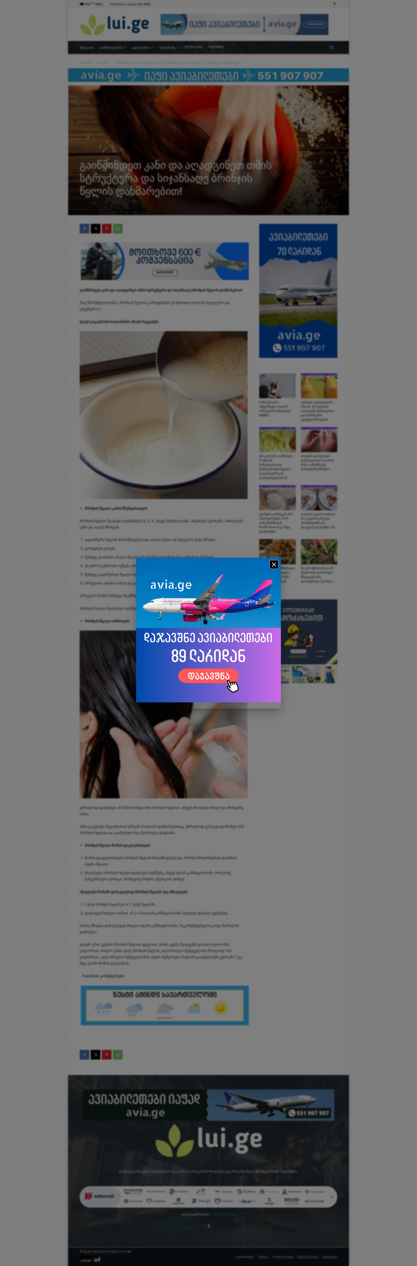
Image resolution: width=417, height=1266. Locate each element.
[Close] (274, 564)
